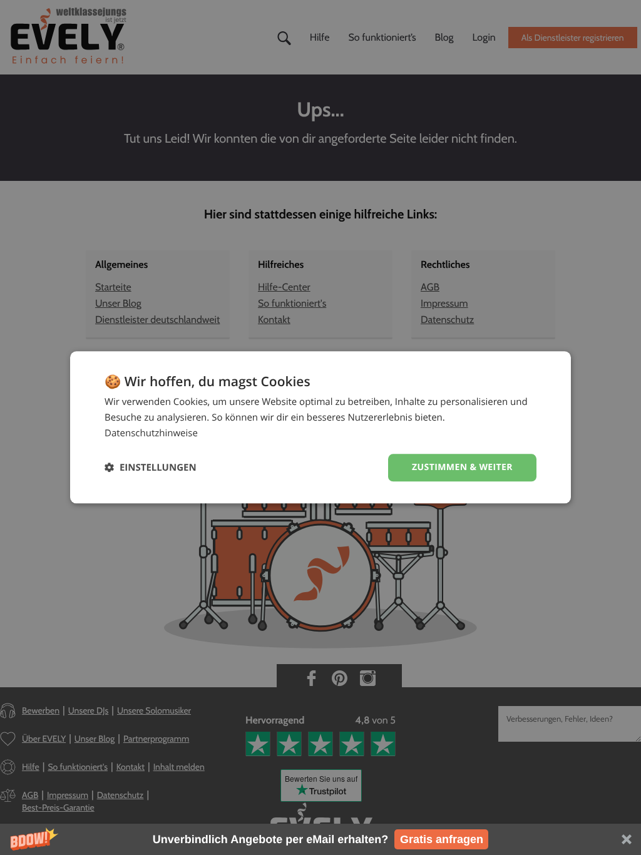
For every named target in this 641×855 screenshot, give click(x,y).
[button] (320, 839)
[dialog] (320, 427)
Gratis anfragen (441, 839)
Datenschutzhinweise (151, 433)
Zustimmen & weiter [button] (462, 467)
